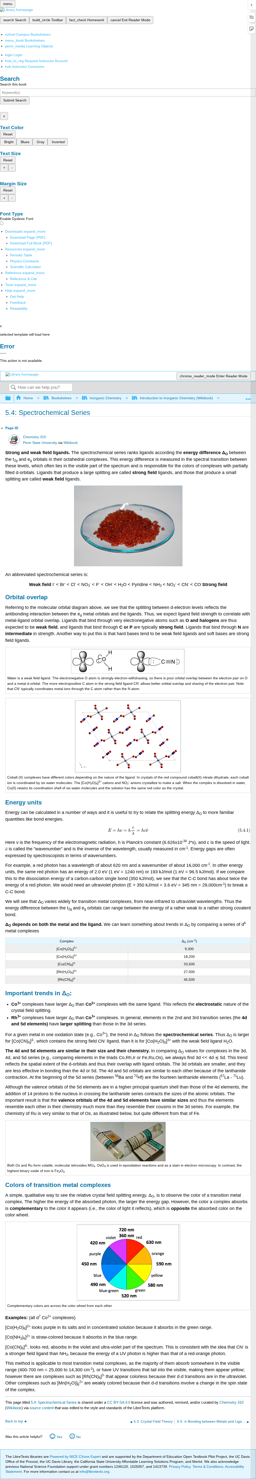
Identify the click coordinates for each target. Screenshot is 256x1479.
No (78, 1437)
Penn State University (40, 443)
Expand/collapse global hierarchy (11, 398)
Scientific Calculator (25, 267)
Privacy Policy (179, 1467)
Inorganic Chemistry (105, 398)
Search (13, 388)
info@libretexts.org (93, 1472)
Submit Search (14, 100)
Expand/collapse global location (248, 397)
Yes (59, 1437)
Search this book (13, 84)
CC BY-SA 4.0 (118, 1402)
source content (42, 1408)
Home (28, 398)
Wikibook (71, 443)
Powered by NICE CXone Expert (76, 1457)
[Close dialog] (3, 353)
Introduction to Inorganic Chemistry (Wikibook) (176, 398)
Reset (7, 134)
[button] (18, 302)
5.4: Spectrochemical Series (54, 1402)
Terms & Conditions (207, 1467)
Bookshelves (61, 398)
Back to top (14, 1421)
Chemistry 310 (34, 437)
